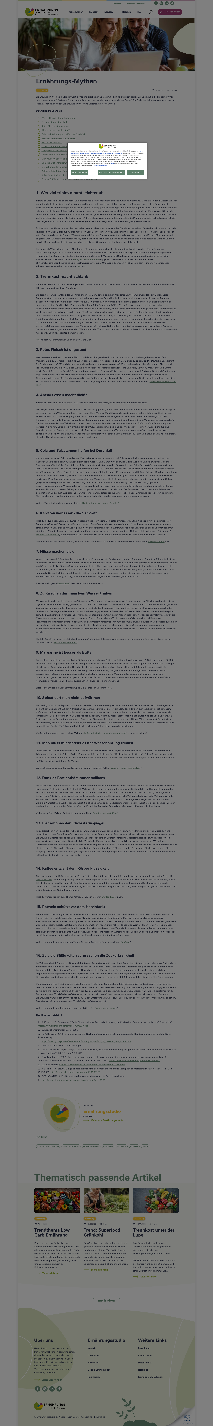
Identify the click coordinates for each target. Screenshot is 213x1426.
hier (112, 163)
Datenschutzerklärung (101, 166)
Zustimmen (135, 172)
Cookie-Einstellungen (79, 172)
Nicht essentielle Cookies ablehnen (111, 172)
